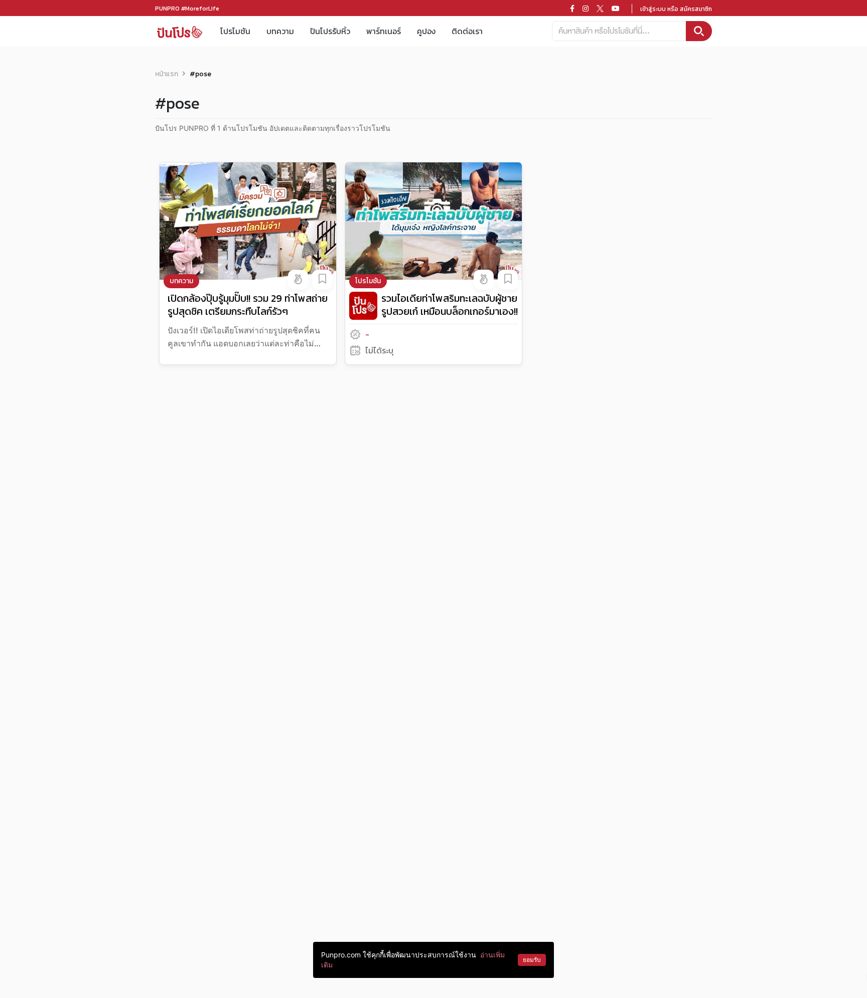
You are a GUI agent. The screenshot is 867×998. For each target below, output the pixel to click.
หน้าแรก (166, 74)
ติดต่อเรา (467, 31)
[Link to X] (600, 8)
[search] (699, 31)
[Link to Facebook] (572, 8)
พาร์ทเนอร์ (383, 31)
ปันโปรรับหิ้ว (330, 31)
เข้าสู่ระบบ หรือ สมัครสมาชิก (676, 9)
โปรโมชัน (235, 31)
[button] (298, 280)
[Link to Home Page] (179, 31)
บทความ (280, 31)
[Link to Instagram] (586, 8)
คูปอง (426, 31)
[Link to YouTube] (616, 8)
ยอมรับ (532, 959)
